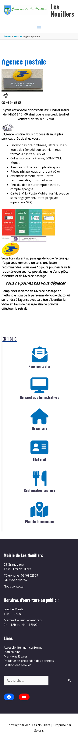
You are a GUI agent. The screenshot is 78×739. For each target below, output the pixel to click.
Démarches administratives (39, 397)
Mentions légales (16, 656)
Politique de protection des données (29, 661)
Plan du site (12, 652)
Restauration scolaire (39, 490)
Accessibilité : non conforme (23, 647)
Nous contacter (40, 366)
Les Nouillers (62, 10)
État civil (39, 459)
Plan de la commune (39, 521)
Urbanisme (39, 428)
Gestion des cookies (17, 665)
